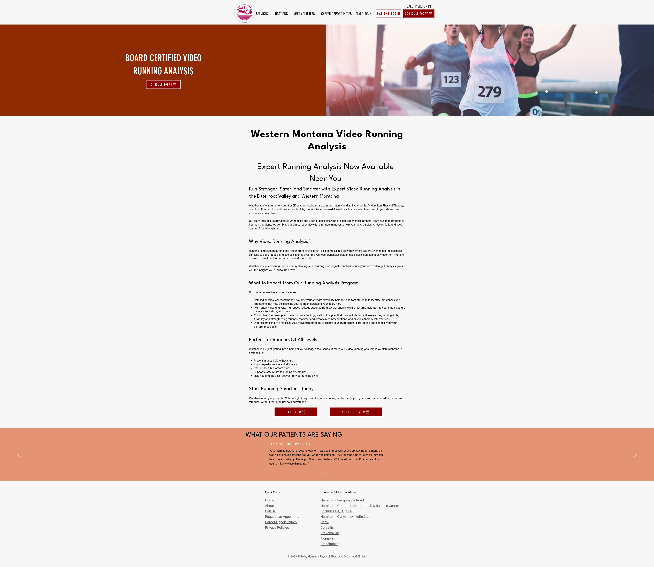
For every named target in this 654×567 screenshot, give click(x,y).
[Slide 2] (327, 472)
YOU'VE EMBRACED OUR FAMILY (293, 444)
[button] (262, 13)
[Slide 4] (323, 472)
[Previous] (18, 454)
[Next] (635, 454)
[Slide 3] (330, 472)
